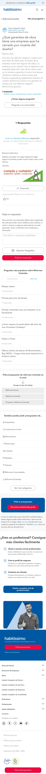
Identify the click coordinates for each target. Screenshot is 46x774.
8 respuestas (7, 344)
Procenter (5, 685)
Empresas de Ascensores (11, 673)
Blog (3, 678)
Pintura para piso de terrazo (14, 298)
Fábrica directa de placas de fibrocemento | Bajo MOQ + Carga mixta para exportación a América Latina (22, 353)
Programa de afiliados (9, 716)
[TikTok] (27, 723)
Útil (7, 199)
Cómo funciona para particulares (13, 702)
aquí (23, 522)
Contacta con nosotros (10, 718)
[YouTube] (21, 723)
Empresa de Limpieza (9, 675)
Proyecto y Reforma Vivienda (17, 402)
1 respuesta (7, 92)
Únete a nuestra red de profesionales (23, 589)
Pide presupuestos (23, 770)
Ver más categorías (23, 488)
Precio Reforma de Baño (10, 668)
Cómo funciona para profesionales (14, 707)
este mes (33, 279)
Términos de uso (10, 735)
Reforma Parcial (12, 390)
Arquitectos (6, 693)
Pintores (5, 687)
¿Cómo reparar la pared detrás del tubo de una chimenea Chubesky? (21, 325)
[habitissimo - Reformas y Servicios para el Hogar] (10, 10)
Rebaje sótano (8, 287)
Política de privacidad (12, 741)
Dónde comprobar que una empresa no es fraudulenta (21, 311)
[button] (23, 665)
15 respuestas (7, 317)
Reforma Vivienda (13, 396)
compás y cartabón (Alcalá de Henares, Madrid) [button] (22, 141)
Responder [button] (24, 188)
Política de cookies (11, 746)
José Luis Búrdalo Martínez (17, 138)
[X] (15, 723)
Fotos (4, 683)
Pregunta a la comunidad (23, 105)
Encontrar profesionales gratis (23, 507)
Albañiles (5, 691)
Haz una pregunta (35, 19)
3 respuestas (7, 303)
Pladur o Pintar (8, 339)
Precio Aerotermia (8, 670)
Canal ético (6, 714)
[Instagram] (4, 723)
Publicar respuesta (23, 258)
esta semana (12, 279)
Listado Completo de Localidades (14, 694)
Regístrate (5, 704)
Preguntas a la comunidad (11, 680)
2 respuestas (7, 332)
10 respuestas (7, 291)
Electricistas (6, 689)
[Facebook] (9, 723)
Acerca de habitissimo (10, 712)
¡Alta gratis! (30, 3)
